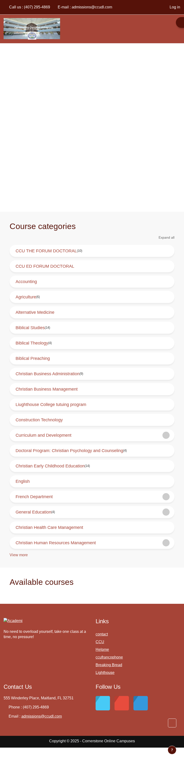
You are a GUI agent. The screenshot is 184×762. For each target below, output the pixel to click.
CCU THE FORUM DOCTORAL (46, 250)
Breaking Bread (109, 665)
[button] (172, 723)
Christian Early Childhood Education (50, 466)
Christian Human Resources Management (56, 542)
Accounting (26, 281)
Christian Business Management (47, 389)
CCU (100, 642)
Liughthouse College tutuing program (51, 404)
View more (19, 555)
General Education (33, 512)
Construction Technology (39, 419)
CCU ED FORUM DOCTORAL (45, 266)
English (23, 481)
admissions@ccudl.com (92, 7)
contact (102, 634)
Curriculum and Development (43, 435)
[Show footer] (172, 750)
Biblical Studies (30, 327)
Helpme (102, 649)
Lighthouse (105, 673)
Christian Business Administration (48, 373)
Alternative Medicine (35, 312)
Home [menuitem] (171, 29)
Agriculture (26, 297)
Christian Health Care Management (49, 527)
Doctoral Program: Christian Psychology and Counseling (69, 450)
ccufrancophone (109, 657)
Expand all (166, 237)
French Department (34, 496)
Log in (175, 7)
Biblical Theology (32, 343)
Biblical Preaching (33, 358)
